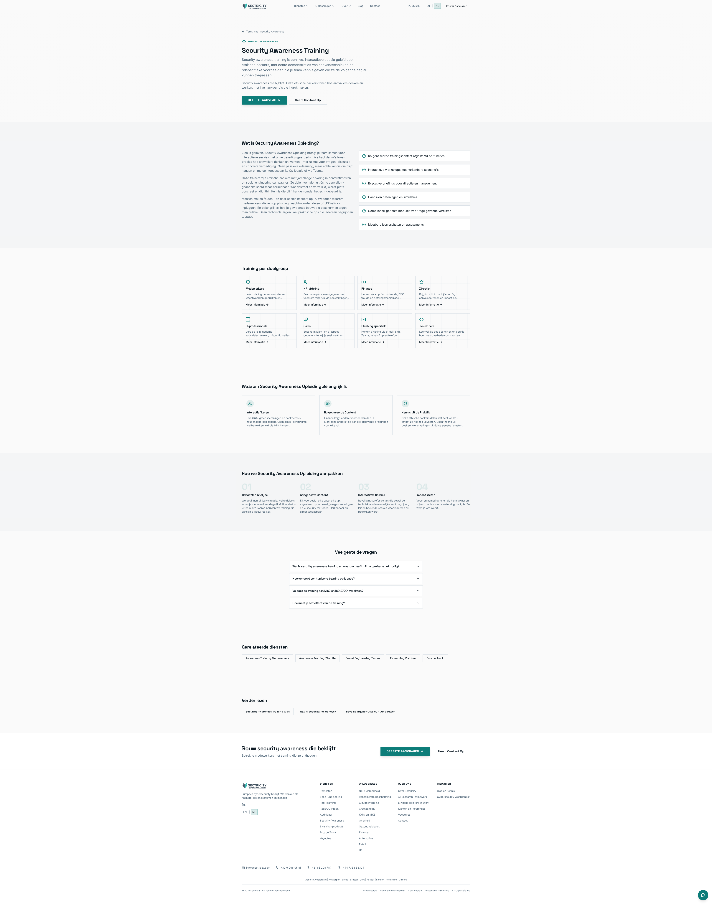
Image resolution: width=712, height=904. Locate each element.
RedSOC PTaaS (329, 808)
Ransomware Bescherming (375, 796)
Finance (363, 832)
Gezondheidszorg (369, 826)
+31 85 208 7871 (322, 867)
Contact (375, 5)
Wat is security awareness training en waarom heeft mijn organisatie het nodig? (345, 566)
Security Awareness (332, 820)
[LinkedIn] (243, 804)
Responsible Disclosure (437, 890)
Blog (360, 5)
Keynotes (325, 838)
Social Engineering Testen (363, 658)
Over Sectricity (407, 790)
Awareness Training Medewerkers (267, 658)
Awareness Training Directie (317, 658)
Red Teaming (328, 802)
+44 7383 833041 (354, 867)
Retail (362, 844)
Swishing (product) (331, 826)
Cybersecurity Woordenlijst (453, 796)
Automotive (366, 838)
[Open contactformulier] (703, 895)
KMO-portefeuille (461, 890)
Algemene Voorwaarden (392, 890)
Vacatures (404, 814)
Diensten (299, 5)
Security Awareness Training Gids (268, 711)
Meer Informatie (255, 304)
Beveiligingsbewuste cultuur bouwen (370, 711)
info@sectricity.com (258, 867)
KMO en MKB (367, 814)
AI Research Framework (412, 796)
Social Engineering (331, 796)
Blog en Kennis (446, 790)
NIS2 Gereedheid (369, 790)
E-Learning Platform (403, 658)
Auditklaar (326, 814)
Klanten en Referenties (411, 808)
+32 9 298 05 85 (291, 867)
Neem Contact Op (308, 100)
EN (428, 5)
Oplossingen (323, 5)
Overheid (364, 820)
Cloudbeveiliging (369, 802)
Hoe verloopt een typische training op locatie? (323, 578)
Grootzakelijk (367, 808)
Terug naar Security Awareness (265, 31)
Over (344, 5)
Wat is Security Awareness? (318, 711)
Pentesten (326, 790)
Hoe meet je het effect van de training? (318, 603)
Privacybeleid (369, 890)
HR (360, 850)
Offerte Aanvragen (456, 5)
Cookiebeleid (415, 890)
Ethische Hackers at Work (413, 802)
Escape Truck (435, 658)
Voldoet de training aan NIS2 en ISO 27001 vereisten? (327, 591)
